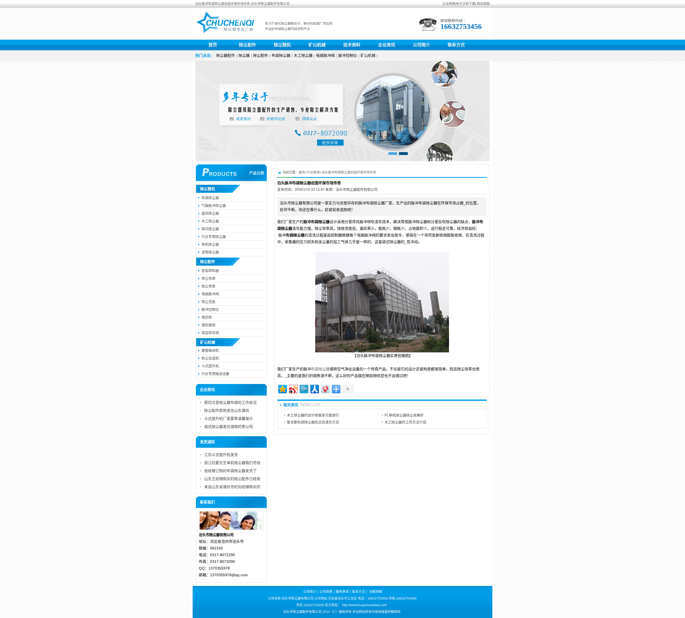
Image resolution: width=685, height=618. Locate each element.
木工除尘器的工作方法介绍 (405, 422)
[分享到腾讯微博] (304, 388)
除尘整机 (282, 45)
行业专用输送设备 (215, 374)
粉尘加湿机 (210, 358)
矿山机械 (317, 45)
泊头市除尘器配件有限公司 (357, 189)
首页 (212, 45)
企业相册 (448, 4)
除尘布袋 (208, 278)
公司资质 (325, 592)
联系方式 (456, 45)
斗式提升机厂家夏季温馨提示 (228, 418)
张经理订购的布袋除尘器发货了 (230, 471)
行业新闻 (313, 172)
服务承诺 (342, 592)
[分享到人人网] (314, 388)
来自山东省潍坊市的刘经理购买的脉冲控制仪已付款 (232, 488)
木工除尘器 (303, 55)
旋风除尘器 (210, 213)
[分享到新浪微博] (293, 388)
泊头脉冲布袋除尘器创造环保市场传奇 (349, 172)
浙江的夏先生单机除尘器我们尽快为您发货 (232, 464)
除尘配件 (247, 45)
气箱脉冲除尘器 (213, 206)
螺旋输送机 (210, 350)
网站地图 (483, 4)
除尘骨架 (208, 286)
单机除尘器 (210, 244)
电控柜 (206, 317)
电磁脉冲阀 (325, 55)
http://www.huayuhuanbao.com (364, 605)
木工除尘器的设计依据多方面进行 (313, 415)
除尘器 (244, 55)
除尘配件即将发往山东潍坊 (226, 410)
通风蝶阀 (208, 325)
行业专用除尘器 (213, 237)
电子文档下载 (465, 4)
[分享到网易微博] (325, 388)
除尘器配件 (225, 55)
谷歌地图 (375, 592)
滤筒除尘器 (210, 252)
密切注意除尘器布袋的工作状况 (230, 402)
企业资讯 (386, 45)
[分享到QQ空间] (282, 388)
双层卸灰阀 (210, 333)
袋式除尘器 (210, 229)
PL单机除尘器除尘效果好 (404, 415)
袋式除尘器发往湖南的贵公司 (228, 426)
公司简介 (421, 45)
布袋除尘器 (281, 55)
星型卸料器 (210, 271)
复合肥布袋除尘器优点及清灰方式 (313, 422)
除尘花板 (208, 302)
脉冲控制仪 (347, 55)
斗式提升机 (210, 366)
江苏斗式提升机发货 (221, 455)
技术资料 (351, 45)
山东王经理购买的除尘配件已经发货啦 (232, 480)
